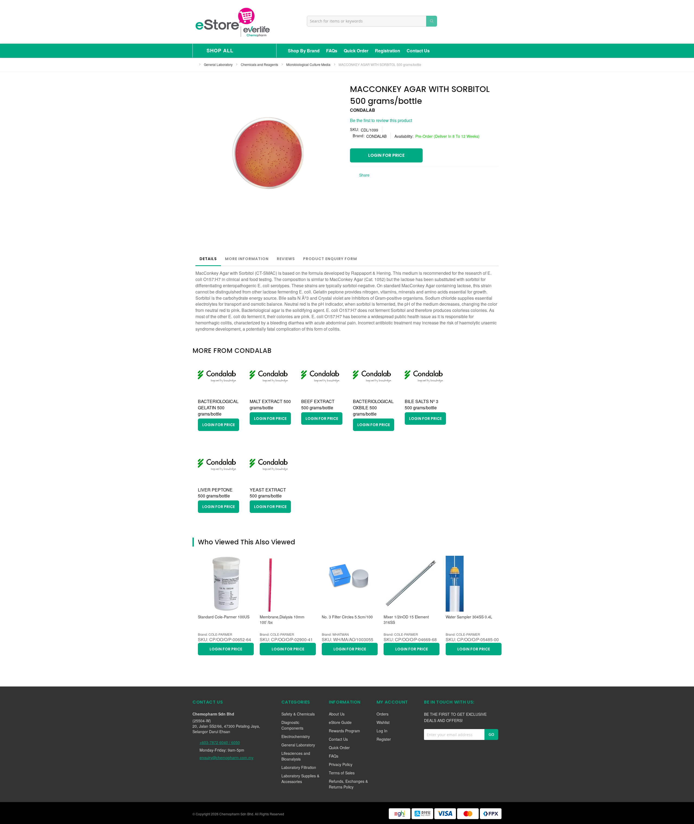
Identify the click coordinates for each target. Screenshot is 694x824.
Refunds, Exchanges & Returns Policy (348, 784)
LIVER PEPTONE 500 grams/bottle (215, 493)
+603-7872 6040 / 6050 (220, 742)
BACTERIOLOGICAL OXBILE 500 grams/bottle (373, 407)
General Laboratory (218, 64)
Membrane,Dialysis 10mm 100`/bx (282, 619)
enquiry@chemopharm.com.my (226, 757)
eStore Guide (340, 722)
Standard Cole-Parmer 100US (223, 616)
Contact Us (418, 50)
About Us (337, 714)
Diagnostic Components (292, 725)
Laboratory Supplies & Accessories (300, 778)
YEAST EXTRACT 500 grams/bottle (268, 493)
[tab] (208, 259)
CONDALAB (362, 110)
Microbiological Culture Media (308, 64)
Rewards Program (344, 730)
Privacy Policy (340, 764)
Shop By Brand (304, 50)
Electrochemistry (295, 736)
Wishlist (383, 722)
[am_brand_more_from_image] (217, 394)
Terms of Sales (342, 772)
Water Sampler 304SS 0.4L (469, 616)
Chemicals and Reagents (260, 64)
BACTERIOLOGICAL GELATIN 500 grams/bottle (218, 407)
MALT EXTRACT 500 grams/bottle (270, 404)
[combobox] (372, 21)
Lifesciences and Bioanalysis (295, 756)
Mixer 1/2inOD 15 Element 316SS (406, 619)
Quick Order (356, 50)
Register (384, 739)
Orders (382, 714)
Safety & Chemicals (298, 714)
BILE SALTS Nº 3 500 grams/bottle (421, 404)
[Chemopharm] (232, 21)
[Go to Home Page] (194, 64)
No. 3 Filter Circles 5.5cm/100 (347, 616)
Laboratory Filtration (298, 767)
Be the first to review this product (381, 120)
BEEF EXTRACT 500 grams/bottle (318, 404)
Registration (387, 50)
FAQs (331, 50)
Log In (382, 730)
